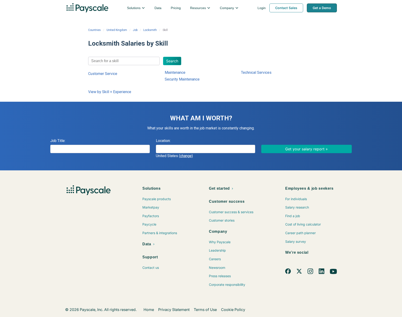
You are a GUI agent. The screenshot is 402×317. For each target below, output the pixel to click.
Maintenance (175, 72)
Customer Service (102, 73)
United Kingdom (117, 30)
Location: (163, 140)
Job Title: (57, 140)
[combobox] (124, 61)
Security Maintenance (182, 79)
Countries (94, 30)
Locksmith (150, 30)
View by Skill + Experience (109, 92)
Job (135, 30)
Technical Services (256, 72)
